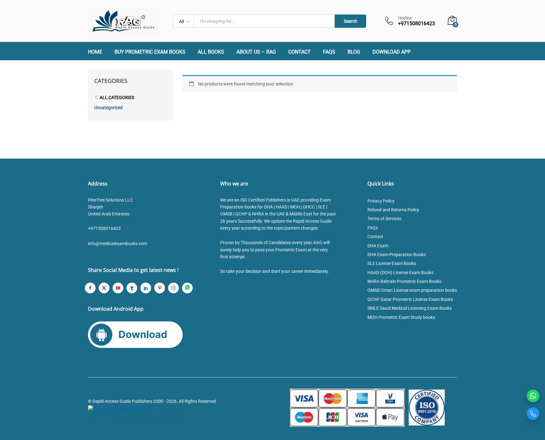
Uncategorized (108, 107)
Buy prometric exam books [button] (149, 52)
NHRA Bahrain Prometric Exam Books (404, 281)
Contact (299, 52)
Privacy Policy (381, 200)
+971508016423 (104, 228)
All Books (211, 52)
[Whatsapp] (187, 288)
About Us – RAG (256, 52)
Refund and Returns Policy (393, 209)
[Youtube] (118, 288)
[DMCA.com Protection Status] (119, 408)
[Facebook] (90, 288)
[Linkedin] (145, 288)
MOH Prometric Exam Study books (401, 317)
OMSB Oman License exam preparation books (412, 290)
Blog (354, 52)
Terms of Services (384, 218)
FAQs (329, 52)
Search (350, 21)
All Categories (117, 97)
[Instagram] (173, 288)
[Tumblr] (131, 288)
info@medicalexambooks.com (117, 243)
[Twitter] (104, 288)
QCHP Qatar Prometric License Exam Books (410, 299)
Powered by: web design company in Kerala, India (136, 415)
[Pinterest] (159, 288)
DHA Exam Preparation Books (396, 254)
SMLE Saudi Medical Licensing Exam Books (409, 308)
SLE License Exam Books (391, 263)
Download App (391, 52)
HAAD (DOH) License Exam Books (400, 272)
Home (95, 52)
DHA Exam (377, 245)
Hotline (405, 18)
